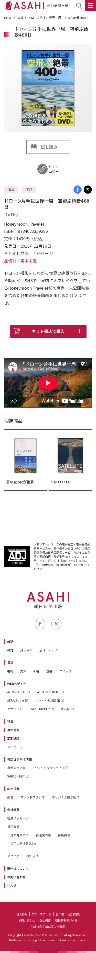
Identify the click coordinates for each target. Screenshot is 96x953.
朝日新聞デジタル (66, 920)
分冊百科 (26, 650)
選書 (49, 671)
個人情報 (21, 914)
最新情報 (13, 730)
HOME (8, 17)
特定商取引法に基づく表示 (48, 926)
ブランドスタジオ (32, 797)
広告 (10, 797)
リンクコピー (54, 169)
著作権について (18, 868)
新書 (36, 671)
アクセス (13, 856)
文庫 (23, 671)
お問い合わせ (16, 877)
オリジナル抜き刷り (65, 797)
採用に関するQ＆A (23, 843)
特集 (10, 721)
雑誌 (10, 641)
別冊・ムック (48, 650)
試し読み (49, 147)
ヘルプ (11, 885)
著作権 (60, 914)
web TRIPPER (40, 709)
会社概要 (13, 809)
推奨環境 (74, 914)
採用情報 (13, 826)
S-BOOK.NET (16, 776)
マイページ (15, 746)
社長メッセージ (18, 818)
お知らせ (32, 856)
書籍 (20, 17)
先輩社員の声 (19, 835)
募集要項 (64, 835)
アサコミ (13, 709)
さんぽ (65, 709)
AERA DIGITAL (16, 692)
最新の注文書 (16, 767)
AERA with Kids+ (48, 692)
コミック (65, 671)
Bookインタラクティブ (49, 767)
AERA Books (15, 700)
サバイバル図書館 (47, 700)
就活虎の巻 (43, 835)
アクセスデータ (41, 914)
